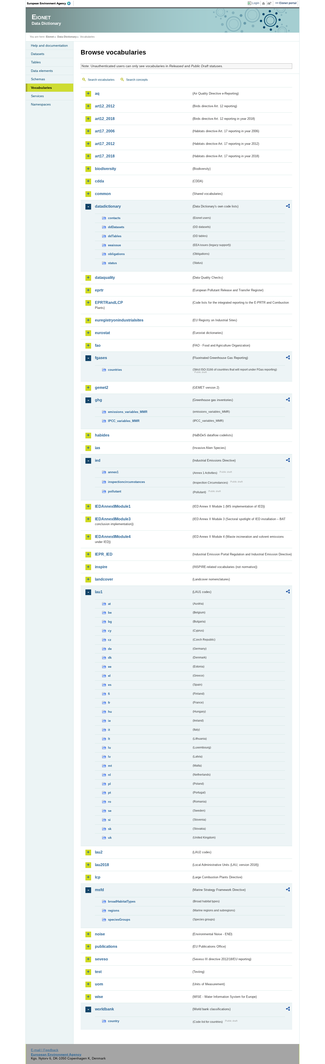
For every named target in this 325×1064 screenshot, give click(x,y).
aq (97, 93)
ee (109, 666)
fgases (101, 358)
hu (110, 711)
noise (100, 934)
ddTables (114, 236)
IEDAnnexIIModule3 (113, 519)
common (103, 194)
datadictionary (108, 206)
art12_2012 (105, 106)
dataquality (105, 278)
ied (97, 460)
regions (113, 910)
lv (109, 756)
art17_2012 (105, 144)
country (113, 1021)
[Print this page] (264, 3)
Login (255, 3)
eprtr (99, 290)
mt (110, 766)
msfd (99, 890)
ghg (98, 400)
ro (109, 801)
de (110, 649)
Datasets (37, 54)
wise (99, 997)
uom (99, 984)
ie (109, 721)
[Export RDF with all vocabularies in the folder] (288, 207)
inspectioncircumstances (126, 482)
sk (109, 829)
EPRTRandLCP (109, 303)
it (109, 730)
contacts (114, 218)
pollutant (114, 491)
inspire (101, 567)
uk (110, 837)
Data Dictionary (67, 36)
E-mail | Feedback (44, 1050)
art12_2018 (105, 119)
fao (98, 345)
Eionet (50, 36)
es (109, 685)
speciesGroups (119, 919)
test (98, 972)
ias (97, 448)
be (110, 612)
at (109, 604)
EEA (50, 3)
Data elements (42, 71)
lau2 (99, 852)
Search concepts (137, 79)
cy (109, 630)
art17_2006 (105, 131)
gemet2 (101, 388)
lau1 (99, 592)
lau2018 (102, 865)
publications (106, 946)
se (109, 811)
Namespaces (41, 104)
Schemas (38, 79)
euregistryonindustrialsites (119, 320)
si (109, 820)
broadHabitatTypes (121, 901)
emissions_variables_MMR (127, 412)
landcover (104, 579)
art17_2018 (105, 156)
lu (109, 747)
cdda (99, 181)
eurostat (102, 333)
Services (37, 96)
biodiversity (105, 169)
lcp (97, 877)
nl (109, 775)
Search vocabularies (101, 79)
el (109, 676)
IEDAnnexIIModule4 (113, 537)
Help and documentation (49, 45)
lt (109, 739)
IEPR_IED (104, 554)
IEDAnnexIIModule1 (113, 506)
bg (110, 621)
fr (109, 702)
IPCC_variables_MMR (123, 421)
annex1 (113, 472)
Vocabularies (41, 88)
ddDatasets (116, 227)
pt (109, 792)
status (112, 263)
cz (109, 640)
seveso (101, 959)
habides (102, 435)
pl (109, 784)
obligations (116, 254)
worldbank (104, 1009)
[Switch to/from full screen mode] (270, 3)
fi (109, 694)
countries (115, 369)
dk (110, 657)
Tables (36, 62)
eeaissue (114, 245)
